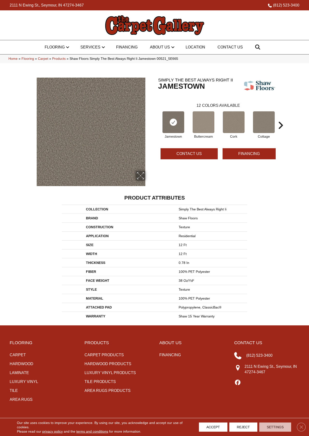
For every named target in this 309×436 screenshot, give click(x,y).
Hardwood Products (107, 364)
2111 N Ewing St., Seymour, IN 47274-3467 (47, 5)
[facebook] (237, 383)
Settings (275, 427)
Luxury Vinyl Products (110, 373)
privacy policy (52, 431)
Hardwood (21, 364)
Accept (213, 427)
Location (195, 47)
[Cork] (234, 122)
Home (13, 58)
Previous (155, 118)
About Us (160, 47)
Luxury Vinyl (24, 382)
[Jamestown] (173, 122)
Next (280, 118)
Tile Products (100, 382)
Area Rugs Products (107, 391)
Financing (127, 47)
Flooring (55, 47)
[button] (67, 47)
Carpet (43, 58)
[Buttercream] (203, 122)
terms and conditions (92, 431)
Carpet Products (104, 355)
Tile (14, 391)
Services (90, 47)
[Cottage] (264, 122)
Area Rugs (21, 399)
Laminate (19, 373)
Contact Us (230, 47)
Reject (243, 427)
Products (59, 58)
